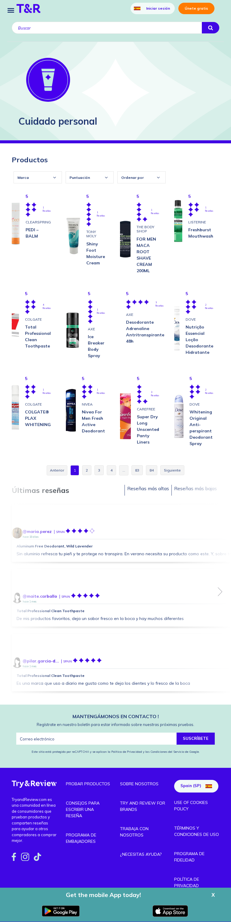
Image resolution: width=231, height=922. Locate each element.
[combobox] (38, 177)
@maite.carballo (40, 596)
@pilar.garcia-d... (41, 661)
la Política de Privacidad (125, 752)
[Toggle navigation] (11, 9)
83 (137, 470)
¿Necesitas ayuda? (141, 854)
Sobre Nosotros (139, 784)
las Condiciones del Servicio (164, 752)
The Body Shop (145, 229)
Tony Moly (91, 233)
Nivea (87, 404)
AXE (91, 329)
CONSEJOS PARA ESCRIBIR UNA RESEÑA (83, 809)
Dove (191, 319)
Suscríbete (195, 738)
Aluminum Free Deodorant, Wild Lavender (55, 546)
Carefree (146, 409)
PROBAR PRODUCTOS (88, 784)
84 (151, 470)
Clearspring (38, 222)
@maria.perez (37, 531)
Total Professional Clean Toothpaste (51, 611)
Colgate (33, 319)
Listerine (197, 222)
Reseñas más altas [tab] (148, 488)
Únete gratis (196, 8)
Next (220, 592)
